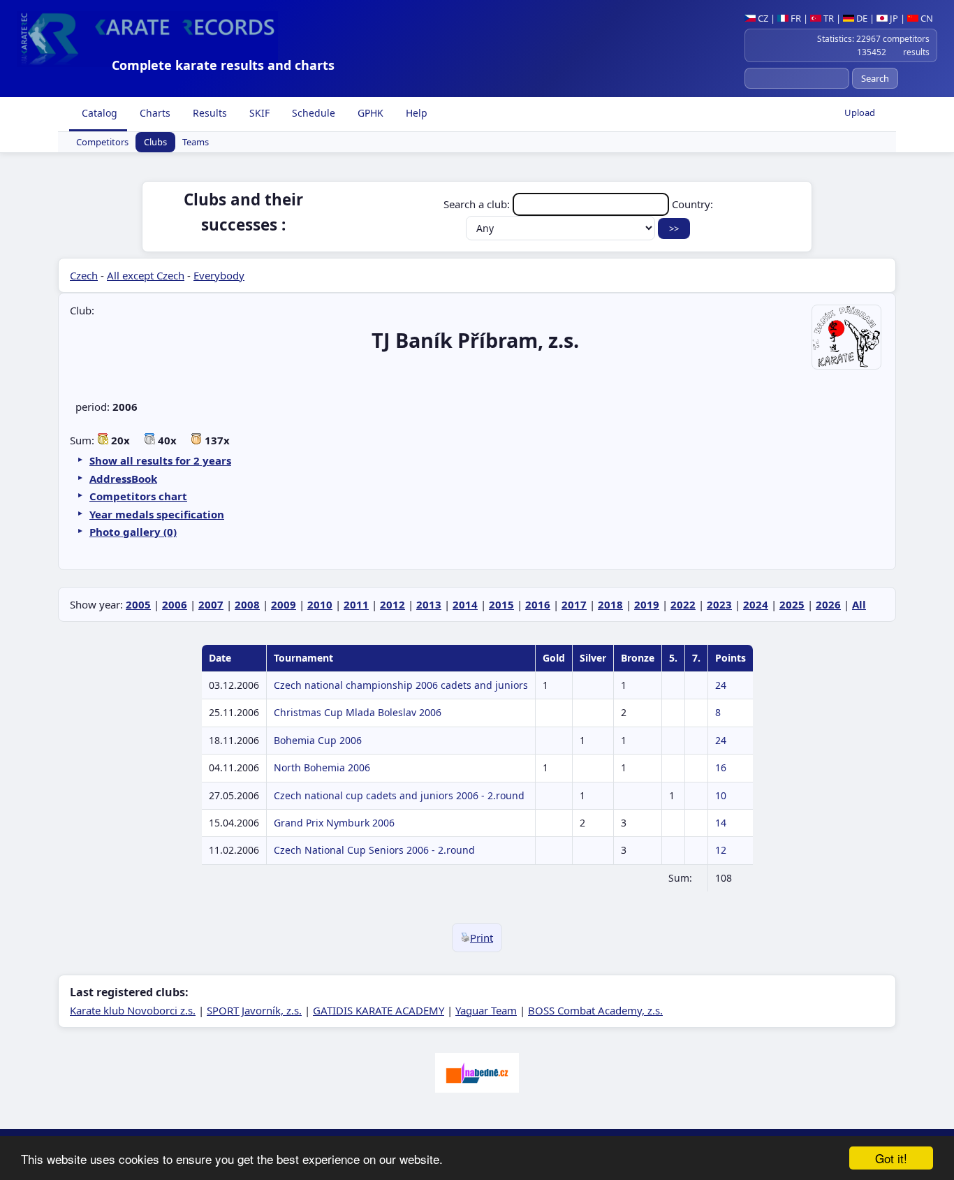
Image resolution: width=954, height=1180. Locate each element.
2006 (174, 604)
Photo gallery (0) (133, 532)
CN (925, 18)
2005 (138, 604)
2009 (283, 604)
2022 (683, 604)
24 (720, 685)
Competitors (102, 142)
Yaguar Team (486, 1010)
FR (794, 18)
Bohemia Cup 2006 (318, 740)
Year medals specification (156, 514)
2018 (610, 604)
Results (208, 112)
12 (720, 850)
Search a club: (478, 204)
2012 (392, 604)
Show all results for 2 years (160, 460)
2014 (465, 604)
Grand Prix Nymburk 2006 (334, 822)
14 (720, 822)
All (859, 604)
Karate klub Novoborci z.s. (133, 1010)
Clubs (155, 142)
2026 (828, 604)
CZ (762, 18)
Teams (195, 142)
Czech (84, 275)
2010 (319, 604)
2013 (428, 604)
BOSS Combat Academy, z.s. (595, 1010)
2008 (247, 604)
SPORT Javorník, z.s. (254, 1010)
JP (893, 18)
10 (720, 795)
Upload (859, 112)
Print (481, 938)
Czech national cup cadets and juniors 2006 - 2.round (399, 795)
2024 (755, 604)
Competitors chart (138, 496)
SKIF (258, 112)
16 (720, 767)
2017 (574, 604)
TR (827, 18)
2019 (646, 604)
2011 (356, 604)
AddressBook (123, 479)
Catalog (98, 112)
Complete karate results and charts (223, 65)
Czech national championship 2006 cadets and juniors (401, 685)
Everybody (218, 275)
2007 (210, 604)
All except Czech (145, 275)
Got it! (891, 1158)
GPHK (369, 112)
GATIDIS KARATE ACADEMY (378, 1010)
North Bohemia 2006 (322, 767)
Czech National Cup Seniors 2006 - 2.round (374, 850)
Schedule (312, 112)
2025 (792, 604)
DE (860, 18)
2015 (501, 604)
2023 (719, 604)
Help (415, 112)
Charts (153, 112)
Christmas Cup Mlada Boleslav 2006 (357, 712)
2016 (537, 604)
